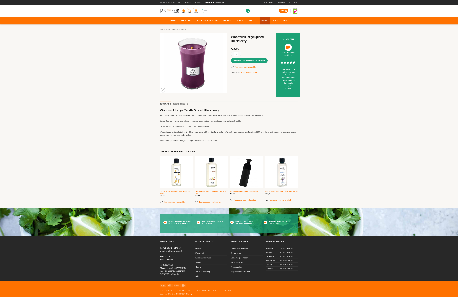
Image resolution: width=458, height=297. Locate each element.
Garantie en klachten (239, 248)
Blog (285, 20)
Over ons (272, 2)
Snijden (227, 20)
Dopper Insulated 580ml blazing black (244, 191)
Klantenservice (283, 2)
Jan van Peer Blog (202, 271)
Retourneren (236, 253)
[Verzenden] (248, 11)
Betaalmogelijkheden (239, 258)
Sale (275, 20)
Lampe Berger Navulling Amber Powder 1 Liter (210, 192)
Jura (238, 20)
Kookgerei (186, 20)
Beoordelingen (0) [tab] (180, 104)
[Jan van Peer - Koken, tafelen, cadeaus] (179, 10)
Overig (264, 20)
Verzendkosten (237, 262)
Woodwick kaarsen (179, 29)
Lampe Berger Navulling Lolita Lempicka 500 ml (175, 192)
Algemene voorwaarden (240, 271)
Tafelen (252, 20)
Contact (295, 2)
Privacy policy (236, 267)
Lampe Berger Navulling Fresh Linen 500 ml (281, 191)
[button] (265, 2)
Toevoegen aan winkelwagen (249, 60)
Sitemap (189, 294)
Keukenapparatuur (207, 20)
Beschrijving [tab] (165, 104)
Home (173, 20)
